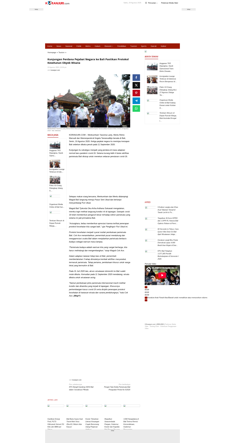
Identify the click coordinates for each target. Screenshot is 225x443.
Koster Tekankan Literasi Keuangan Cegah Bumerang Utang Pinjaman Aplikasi (92, 424)
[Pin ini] (136, 93)
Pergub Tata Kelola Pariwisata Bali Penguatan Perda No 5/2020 (117, 387)
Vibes (147, 328)
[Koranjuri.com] (57, 3)
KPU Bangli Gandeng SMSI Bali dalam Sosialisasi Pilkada (81, 387)
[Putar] (146, 287)
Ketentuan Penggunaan (168, 326)
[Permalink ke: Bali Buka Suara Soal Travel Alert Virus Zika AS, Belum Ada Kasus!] (74, 411)
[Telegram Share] (136, 100)
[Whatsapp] (136, 108)
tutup (36, 9)
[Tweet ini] (136, 85)
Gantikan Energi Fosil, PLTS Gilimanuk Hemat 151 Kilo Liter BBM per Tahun (55, 424)
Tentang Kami (154, 326)
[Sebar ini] (136, 77)
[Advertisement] (112, 24)
